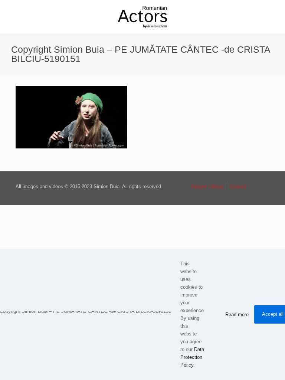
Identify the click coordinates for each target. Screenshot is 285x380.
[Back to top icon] (261, 187)
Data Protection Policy (192, 357)
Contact (238, 186)
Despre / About (207, 186)
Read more (237, 314)
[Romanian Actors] (142, 16)
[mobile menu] (273, 16)
